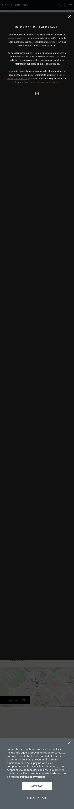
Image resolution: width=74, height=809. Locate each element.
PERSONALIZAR (37, 798)
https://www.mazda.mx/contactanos (36, 82)
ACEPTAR (37, 786)
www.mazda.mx (17, 38)
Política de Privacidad (32, 776)
